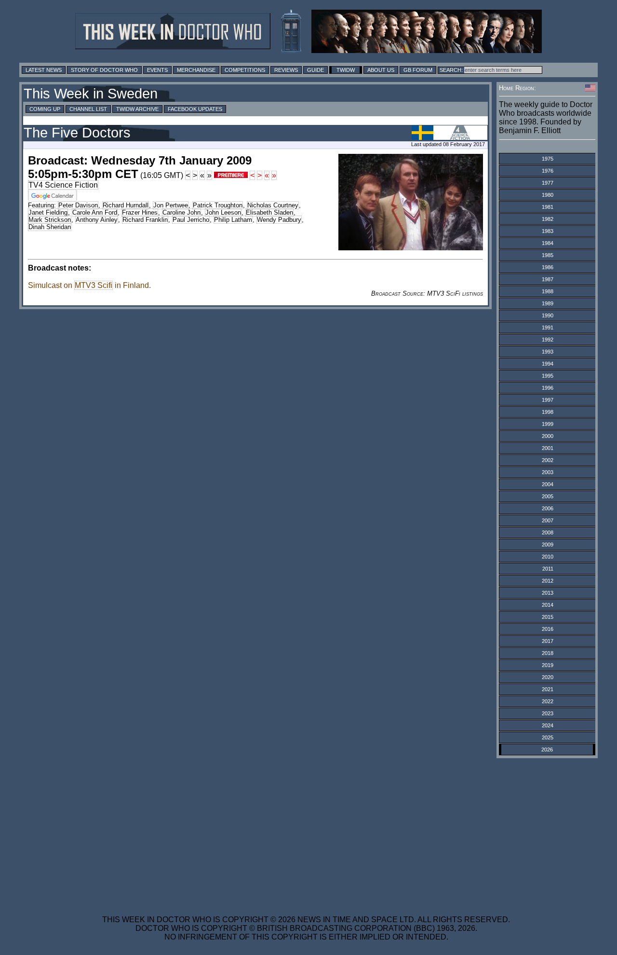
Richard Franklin (145, 219)
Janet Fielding (47, 212)
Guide (315, 70)
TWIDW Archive (137, 109)
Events (157, 70)
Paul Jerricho (191, 219)
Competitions (245, 70)
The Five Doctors (77, 132)
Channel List (88, 109)
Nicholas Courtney (272, 205)
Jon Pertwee (170, 205)
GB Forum (417, 70)
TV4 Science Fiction (63, 185)
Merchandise (196, 70)
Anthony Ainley (97, 219)
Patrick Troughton (217, 205)
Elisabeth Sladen (269, 212)
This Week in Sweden (91, 93)
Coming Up (44, 109)
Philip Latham (233, 219)
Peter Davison (78, 205)
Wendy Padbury (279, 219)
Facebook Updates (195, 109)
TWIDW (345, 70)
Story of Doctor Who (104, 70)
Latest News (44, 70)
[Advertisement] (306, 830)
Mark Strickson (49, 219)
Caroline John (181, 212)
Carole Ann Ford (94, 212)
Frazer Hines (140, 212)
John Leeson (223, 212)
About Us (380, 70)
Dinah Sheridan (49, 227)
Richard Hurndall (125, 205)
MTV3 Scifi (93, 285)
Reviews (286, 70)
